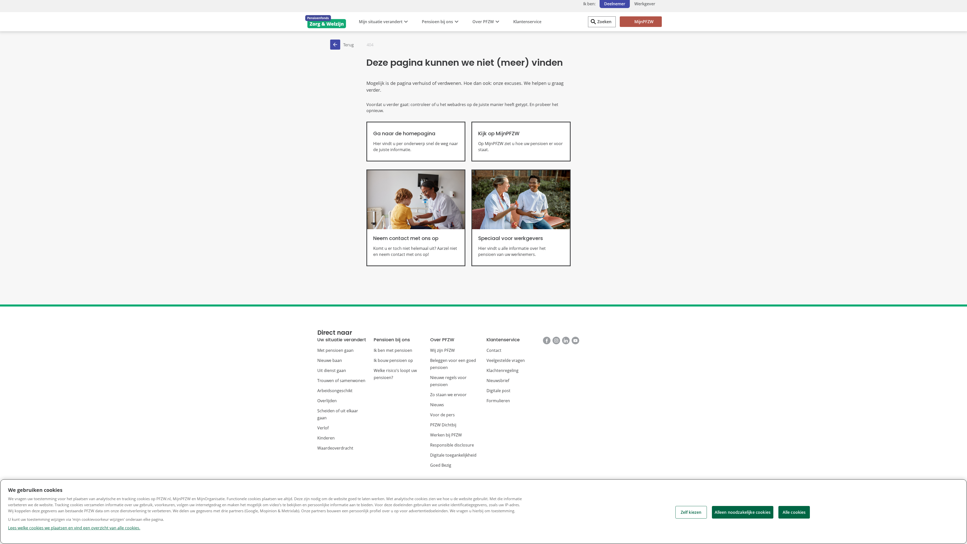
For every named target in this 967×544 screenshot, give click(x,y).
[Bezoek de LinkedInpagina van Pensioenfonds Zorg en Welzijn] (566, 340)
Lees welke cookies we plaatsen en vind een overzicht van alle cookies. (74, 528)
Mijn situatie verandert (380, 21)
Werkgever (644, 4)
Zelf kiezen (691, 512)
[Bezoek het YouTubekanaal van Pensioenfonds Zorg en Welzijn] (575, 340)
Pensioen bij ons (437, 21)
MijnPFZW (643, 21)
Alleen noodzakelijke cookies (743, 512)
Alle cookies (794, 512)
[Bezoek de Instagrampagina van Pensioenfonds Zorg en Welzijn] (556, 340)
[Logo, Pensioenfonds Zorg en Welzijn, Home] (325, 21)
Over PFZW (483, 21)
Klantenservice (527, 21)
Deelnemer (614, 4)
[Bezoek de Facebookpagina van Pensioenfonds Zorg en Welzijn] (546, 340)
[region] (483, 511)
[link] (416, 141)
